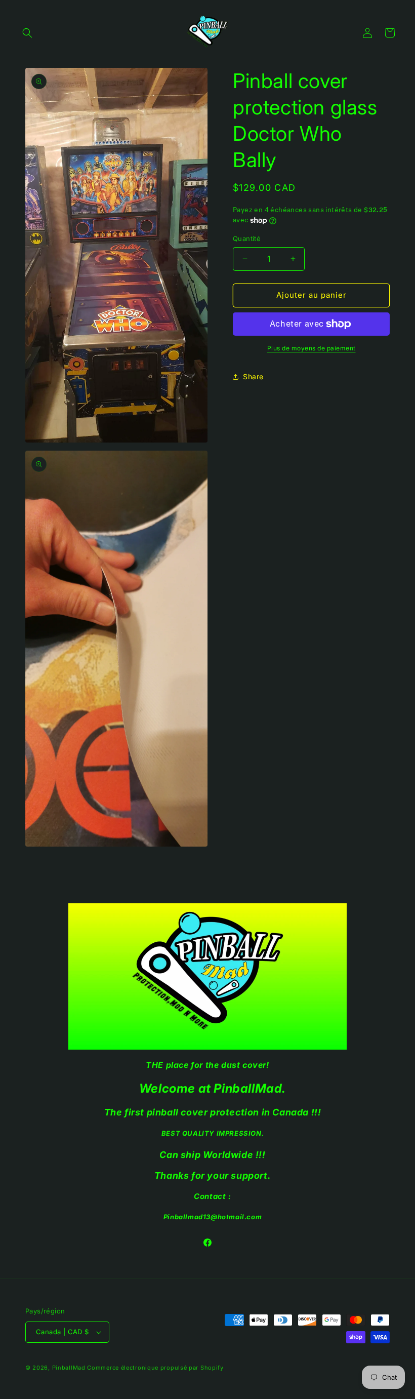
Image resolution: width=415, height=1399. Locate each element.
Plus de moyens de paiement (311, 348)
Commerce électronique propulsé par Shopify (155, 1367)
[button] (27, 33)
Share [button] (253, 376)
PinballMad (69, 1367)
